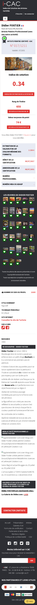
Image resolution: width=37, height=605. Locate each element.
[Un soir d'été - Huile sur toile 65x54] (31, 210)
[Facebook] (7, 328)
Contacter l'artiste (14, 510)
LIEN (26, 494)
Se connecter (29, 14)
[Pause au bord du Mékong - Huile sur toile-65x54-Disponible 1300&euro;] (18, 236)
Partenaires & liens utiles (18, 531)
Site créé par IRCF (18, 600)
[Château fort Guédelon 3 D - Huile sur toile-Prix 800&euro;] (5, 260)
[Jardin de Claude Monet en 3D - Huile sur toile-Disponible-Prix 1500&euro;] (25, 249)
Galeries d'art (18, 525)
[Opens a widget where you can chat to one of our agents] (29, 601)
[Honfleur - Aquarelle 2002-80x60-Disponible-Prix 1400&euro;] (5, 210)
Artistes (29, 523)
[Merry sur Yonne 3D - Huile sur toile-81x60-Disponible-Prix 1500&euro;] (12, 261)
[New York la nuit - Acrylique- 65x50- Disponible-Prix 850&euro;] (25, 199)
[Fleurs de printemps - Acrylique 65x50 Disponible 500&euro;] (12, 199)
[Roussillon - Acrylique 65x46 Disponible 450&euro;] (18, 199)
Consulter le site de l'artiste (13, 320)
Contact (29, 528)
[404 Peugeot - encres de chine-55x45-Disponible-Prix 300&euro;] (25, 224)
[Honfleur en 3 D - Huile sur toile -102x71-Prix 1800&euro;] (18, 249)
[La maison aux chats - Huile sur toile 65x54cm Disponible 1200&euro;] (18, 224)
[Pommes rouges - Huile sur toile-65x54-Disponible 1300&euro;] (25, 236)
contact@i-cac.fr (22, 573)
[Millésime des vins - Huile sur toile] (12, 223)
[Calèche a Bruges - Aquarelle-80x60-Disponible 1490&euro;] (12, 236)
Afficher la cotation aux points (17, 127)
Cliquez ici (27, 135)
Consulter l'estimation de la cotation (17, 94)
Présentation (18, 523)
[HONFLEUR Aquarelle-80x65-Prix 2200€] (12, 249)
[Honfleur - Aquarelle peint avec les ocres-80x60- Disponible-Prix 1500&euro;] (31, 199)
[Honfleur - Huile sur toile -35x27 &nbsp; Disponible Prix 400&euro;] (12, 210)
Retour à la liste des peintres (18, 111)
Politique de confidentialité (15, 537)
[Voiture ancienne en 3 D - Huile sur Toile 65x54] (31, 249)
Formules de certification (13, 528)
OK (31, 560)
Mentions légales (18, 534)
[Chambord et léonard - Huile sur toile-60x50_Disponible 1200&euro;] (25, 210)
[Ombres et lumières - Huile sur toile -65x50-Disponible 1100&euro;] (31, 236)
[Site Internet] (3, 328)
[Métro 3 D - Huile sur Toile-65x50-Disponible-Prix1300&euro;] (31, 224)
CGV (30, 537)
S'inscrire (19, 14)
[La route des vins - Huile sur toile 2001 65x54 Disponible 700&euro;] (5, 199)
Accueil (7, 523)
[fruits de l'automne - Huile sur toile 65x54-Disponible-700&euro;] (18, 210)
